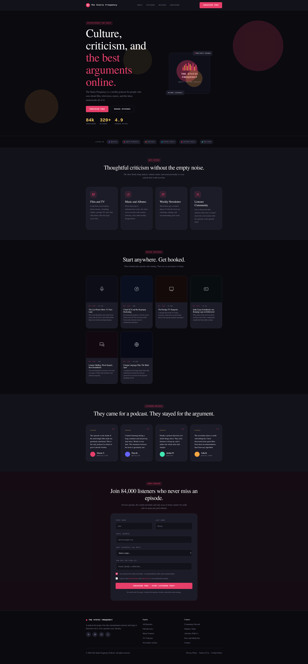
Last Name (160, 520)
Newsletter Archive (150, 642)
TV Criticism (148, 638)
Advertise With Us (191, 633)
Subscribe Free (210, 5)
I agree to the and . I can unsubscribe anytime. (144, 578)
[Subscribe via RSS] (107, 634)
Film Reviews (148, 628)
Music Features (148, 633)
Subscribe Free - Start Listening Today (154, 586)
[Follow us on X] (88, 634)
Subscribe (175, 5)
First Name (121, 520)
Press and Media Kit (192, 638)
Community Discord (192, 624)
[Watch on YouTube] (101, 634)
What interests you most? (128, 547)
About (140, 5)
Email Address (123, 534)
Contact (187, 642)
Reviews (162, 5)
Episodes (150, 5)
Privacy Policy (133, 578)
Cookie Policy (216, 652)
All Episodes (147, 624)
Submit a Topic (190, 628)
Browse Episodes (122, 109)
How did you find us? (126, 560)
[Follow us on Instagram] (94, 634)
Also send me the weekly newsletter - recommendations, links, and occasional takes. (147, 574)
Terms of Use (145, 578)
